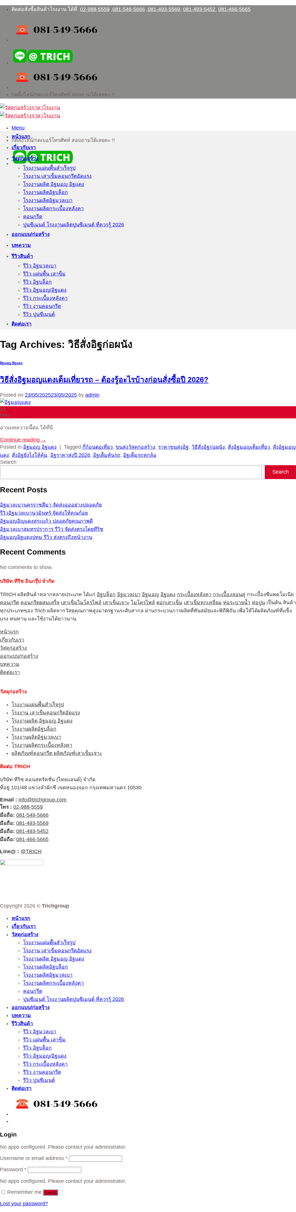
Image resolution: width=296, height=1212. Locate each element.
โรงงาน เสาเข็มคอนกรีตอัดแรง (57, 176)
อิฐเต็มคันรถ (106, 455)
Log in (50, 1192)
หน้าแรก (21, 136)
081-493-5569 (164, 9)
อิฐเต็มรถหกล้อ (139, 455)
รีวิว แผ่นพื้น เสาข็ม (44, 274)
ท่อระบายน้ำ (236, 602)
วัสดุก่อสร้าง (25, 158)
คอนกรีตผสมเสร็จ (40, 602)
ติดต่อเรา (22, 324)
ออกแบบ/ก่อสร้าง (31, 234)
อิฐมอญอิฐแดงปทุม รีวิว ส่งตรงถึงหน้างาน (46, 537)
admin (92, 395)
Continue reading (23, 440)
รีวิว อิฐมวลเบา (39, 266)
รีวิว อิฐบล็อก (37, 282)
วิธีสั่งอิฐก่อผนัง (208, 447)
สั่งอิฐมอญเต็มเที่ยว (249, 447)
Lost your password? (24, 1204)
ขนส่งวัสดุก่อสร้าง (135, 447)
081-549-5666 (128, 9)
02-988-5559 (95, 9)
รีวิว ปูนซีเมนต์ (39, 314)
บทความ (21, 245)
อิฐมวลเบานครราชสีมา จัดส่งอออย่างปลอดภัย (51, 505)
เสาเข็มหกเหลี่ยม (203, 602)
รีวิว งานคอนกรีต (42, 306)
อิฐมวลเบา (128, 594)
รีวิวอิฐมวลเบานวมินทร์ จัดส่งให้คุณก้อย (44, 513)
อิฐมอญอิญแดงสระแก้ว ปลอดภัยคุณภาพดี (46, 521)
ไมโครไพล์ (143, 602)
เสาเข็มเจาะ (116, 602)
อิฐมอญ (150, 594)
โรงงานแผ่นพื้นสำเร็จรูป (49, 168)
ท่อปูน (258, 602)
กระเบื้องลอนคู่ (229, 594)
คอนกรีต (32, 216)
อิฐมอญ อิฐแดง (11, 363)
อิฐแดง (167, 594)
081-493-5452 (199, 9)
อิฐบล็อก (106, 594)
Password (13, 1169)
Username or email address (33, 1158)
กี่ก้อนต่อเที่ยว (97, 447)
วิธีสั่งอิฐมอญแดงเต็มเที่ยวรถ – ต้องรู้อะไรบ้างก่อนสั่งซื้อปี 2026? (104, 379)
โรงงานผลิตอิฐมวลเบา (48, 200)
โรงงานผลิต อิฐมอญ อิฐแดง (53, 184)
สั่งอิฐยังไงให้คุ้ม (29, 455)
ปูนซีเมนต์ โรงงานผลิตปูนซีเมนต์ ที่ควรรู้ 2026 (73, 225)
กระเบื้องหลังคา (194, 594)
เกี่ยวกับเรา (24, 147)
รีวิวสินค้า (22, 256)
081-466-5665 (234, 9)
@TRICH (31, 851)
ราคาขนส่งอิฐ (173, 447)
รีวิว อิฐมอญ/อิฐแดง (44, 290)
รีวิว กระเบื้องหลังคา (45, 298)
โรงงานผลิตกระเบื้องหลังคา (53, 208)
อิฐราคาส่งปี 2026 (70, 455)
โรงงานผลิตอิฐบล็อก (45, 192)
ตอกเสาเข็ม (169, 602)
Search (8, 462)
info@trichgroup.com (42, 800)
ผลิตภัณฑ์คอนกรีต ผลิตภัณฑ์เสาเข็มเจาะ (57, 753)
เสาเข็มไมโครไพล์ (81, 602)
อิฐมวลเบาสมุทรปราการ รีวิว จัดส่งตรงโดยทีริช (51, 529)
